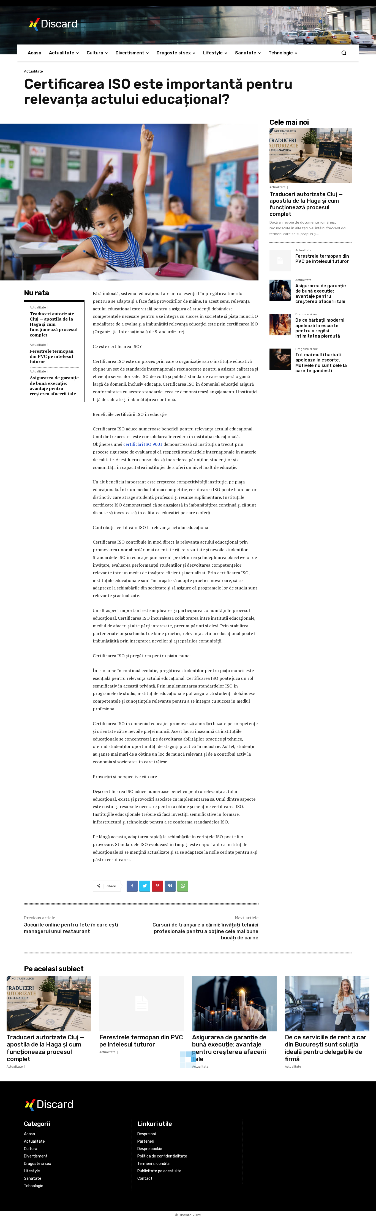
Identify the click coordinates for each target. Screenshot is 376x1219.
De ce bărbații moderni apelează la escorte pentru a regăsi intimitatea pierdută (319, 328)
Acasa (29, 1134)
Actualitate (33, 71)
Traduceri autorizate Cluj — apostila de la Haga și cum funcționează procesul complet (54, 324)
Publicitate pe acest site (159, 1171)
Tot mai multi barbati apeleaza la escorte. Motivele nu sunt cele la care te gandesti (321, 362)
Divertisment (36, 1156)
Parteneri (145, 1141)
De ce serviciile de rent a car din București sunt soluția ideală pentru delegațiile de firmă (325, 1048)
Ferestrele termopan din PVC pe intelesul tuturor (51, 356)
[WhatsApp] (182, 886)
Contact (144, 1178)
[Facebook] (132, 886)
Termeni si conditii (153, 1163)
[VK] (170, 886)
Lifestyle (32, 1171)
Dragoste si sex (306, 314)
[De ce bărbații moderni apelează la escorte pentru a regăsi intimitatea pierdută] (280, 324)
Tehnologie (33, 1186)
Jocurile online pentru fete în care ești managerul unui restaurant (71, 928)
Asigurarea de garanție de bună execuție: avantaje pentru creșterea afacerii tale (54, 386)
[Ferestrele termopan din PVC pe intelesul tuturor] (280, 260)
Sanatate (32, 1178)
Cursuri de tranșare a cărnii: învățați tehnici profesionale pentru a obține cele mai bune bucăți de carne (205, 931)
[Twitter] (144, 886)
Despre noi (146, 1134)
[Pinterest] (157, 886)
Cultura (30, 1148)
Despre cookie (149, 1148)
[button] (344, 52)
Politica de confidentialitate (162, 1156)
